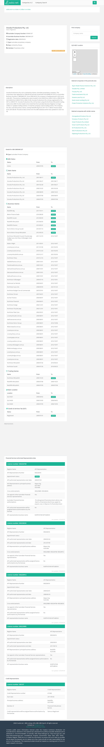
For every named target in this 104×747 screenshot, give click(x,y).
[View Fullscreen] (74, 59)
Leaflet (74, 74)
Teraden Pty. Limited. (78, 88)
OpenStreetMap (87, 74)
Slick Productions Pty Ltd (79, 131)
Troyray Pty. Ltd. (77, 91)
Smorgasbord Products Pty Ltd (81, 116)
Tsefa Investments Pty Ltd (80, 94)
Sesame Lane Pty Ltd (78, 97)
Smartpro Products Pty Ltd (80, 119)
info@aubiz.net (39, 725)
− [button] (74, 55)
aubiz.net (9, 9)
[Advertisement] (52, 18)
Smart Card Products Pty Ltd (80, 125)
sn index (28, 9)
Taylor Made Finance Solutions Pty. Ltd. (84, 86)
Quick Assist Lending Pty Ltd (80, 100)
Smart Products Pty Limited (80, 122)
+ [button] (74, 52)
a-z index (16, 9)
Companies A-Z (27, 3)
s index (22, 9)
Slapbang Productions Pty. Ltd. (81, 133)
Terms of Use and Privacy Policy (35, 727)
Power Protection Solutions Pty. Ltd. (83, 103)
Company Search (41, 3)
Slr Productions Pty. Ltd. (79, 128)
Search (94, 37)
